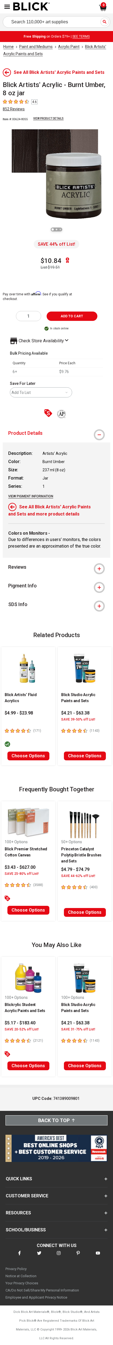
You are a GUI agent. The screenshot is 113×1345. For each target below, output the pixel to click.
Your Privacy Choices (21, 1283)
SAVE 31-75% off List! (78, 1029)
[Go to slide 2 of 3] (56, 229)
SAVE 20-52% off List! (22, 1029)
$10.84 (51, 261)
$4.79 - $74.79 (75, 869)
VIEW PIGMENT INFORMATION (30, 496)
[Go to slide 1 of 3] (53, 229)
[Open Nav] (7, 7)
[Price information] (49, 413)
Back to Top (54, 1120)
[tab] (56, 433)
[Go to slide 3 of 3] (60, 229)
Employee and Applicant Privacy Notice (36, 1297)
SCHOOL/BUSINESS (26, 1229)
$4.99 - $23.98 (19, 713)
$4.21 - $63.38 (75, 713)
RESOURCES (18, 1212)
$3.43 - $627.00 (20, 867)
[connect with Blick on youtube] (97, 1256)
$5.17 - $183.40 (20, 1022)
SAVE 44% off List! (56, 244)
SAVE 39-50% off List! (78, 719)
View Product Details (48, 118)
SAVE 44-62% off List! (78, 876)
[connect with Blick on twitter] (39, 1256)
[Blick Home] (31, 7)
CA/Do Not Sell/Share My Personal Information (42, 1290)
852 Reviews (14, 109)
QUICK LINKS (19, 1178)
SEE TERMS (81, 36)
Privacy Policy (16, 1269)
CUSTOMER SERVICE (27, 1195)
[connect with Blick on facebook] (19, 1256)
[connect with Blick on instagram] (58, 1256)
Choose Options (28, 755)
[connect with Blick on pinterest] (78, 1256)
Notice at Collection (20, 1276)
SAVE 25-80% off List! (22, 874)
